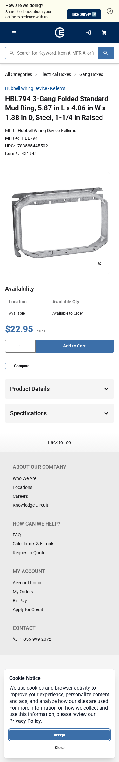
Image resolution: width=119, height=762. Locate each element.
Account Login (27, 582)
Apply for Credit (28, 609)
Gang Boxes (91, 74)
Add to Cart (74, 345)
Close (59, 747)
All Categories (18, 74)
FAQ (17, 534)
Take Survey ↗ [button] (84, 14)
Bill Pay (20, 600)
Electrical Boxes (55, 74)
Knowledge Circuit (30, 505)
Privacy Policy (25, 721)
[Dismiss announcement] (110, 11)
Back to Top (59, 442)
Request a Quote (29, 552)
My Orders (23, 591)
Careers (20, 496)
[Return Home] (60, 32)
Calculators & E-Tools (33, 543)
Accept (59, 735)
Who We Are (24, 478)
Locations (22, 487)
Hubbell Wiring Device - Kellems (35, 88)
